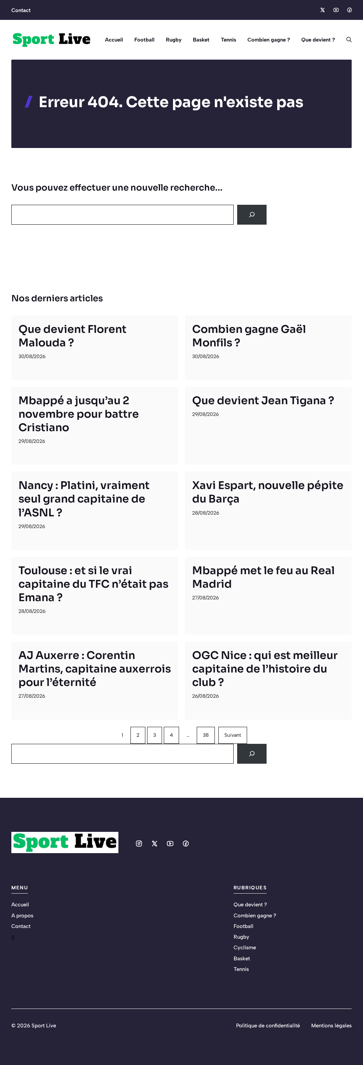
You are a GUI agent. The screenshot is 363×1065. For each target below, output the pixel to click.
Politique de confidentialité (268, 1025)
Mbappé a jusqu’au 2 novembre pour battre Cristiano (78, 414)
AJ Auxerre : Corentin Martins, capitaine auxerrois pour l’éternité (94, 669)
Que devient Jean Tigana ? (263, 400)
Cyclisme (245, 947)
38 (206, 735)
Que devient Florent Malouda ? (72, 336)
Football (144, 40)
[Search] (252, 215)
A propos (22, 915)
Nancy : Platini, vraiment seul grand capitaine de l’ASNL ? (84, 499)
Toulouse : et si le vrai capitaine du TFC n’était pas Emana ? (93, 584)
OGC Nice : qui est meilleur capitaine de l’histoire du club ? (265, 669)
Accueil (114, 40)
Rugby (174, 40)
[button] (346, 39)
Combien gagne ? (268, 40)
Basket (201, 40)
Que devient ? (318, 40)
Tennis (228, 40)
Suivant (232, 735)
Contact (20, 10)
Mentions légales (331, 1025)
